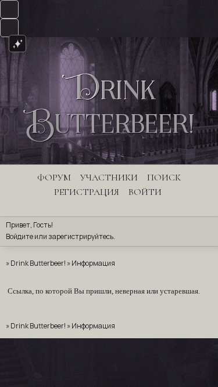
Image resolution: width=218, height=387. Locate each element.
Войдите (19, 236)
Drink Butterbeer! (38, 263)
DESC (9, 9)
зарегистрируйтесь (80, 236)
